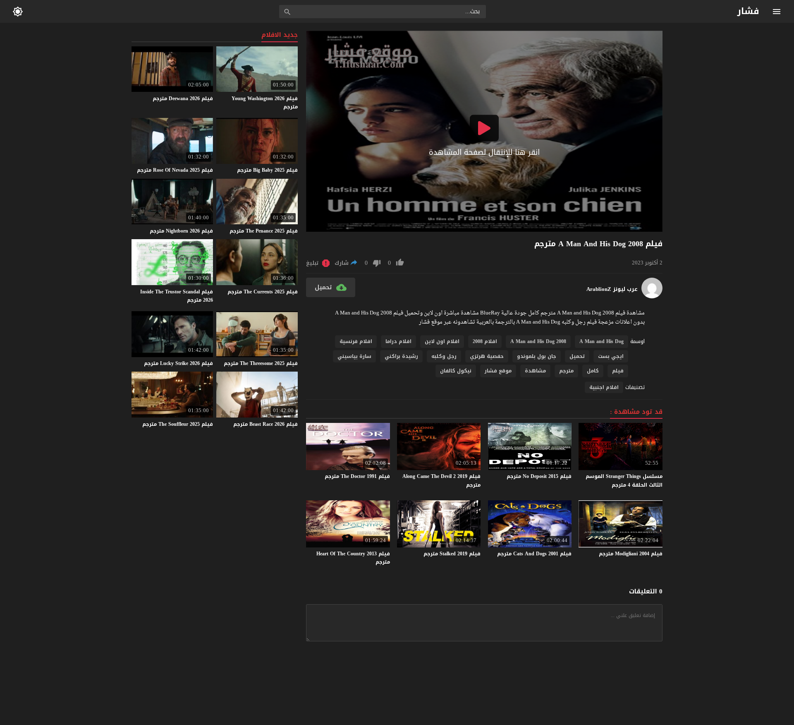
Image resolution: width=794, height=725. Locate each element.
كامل (593, 370)
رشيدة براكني (401, 356)
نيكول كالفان (455, 370)
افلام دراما (398, 341)
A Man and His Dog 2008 (538, 341)
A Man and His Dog (601, 341)
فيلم (618, 370)
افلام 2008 (485, 341)
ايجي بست (611, 356)
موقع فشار (498, 370)
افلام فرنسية (356, 341)
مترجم (566, 370)
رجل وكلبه (444, 356)
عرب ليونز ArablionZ (612, 289)
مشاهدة (535, 370)
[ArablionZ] (651, 296)
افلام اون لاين (442, 341)
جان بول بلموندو (536, 356)
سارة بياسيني (354, 356)
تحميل (577, 356)
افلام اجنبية (604, 387)
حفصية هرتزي (487, 356)
